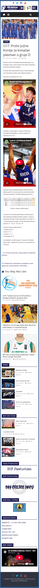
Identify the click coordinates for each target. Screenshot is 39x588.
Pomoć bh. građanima (23, 402)
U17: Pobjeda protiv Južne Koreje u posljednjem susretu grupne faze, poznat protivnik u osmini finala (17, 264)
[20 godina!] (8, 390)
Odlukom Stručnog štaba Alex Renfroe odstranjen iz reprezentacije (19, 326)
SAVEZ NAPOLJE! (21, 421)
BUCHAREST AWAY (7, 538)
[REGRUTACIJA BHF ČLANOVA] (8, 438)
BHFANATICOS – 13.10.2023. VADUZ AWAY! (14, 522)
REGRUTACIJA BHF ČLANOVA (25, 439)
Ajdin (16, 58)
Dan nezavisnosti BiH (23, 381)
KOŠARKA (6, 41)
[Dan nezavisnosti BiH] (8, 380)
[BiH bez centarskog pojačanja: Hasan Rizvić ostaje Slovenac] (19, 335)
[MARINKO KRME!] (8, 369)
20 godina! (19, 391)
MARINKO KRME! (21, 370)
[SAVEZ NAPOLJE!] (8, 420)
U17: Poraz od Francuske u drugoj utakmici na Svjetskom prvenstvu (19, 254)
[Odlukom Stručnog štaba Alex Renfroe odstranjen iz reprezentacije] (19, 305)
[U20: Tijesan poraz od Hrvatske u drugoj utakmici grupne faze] (19, 276)
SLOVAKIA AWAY (8, 432)
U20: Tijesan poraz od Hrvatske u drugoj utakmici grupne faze (17, 296)
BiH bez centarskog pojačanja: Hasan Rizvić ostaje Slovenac (18, 355)
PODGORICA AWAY (22, 450)
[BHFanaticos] (19, 7)
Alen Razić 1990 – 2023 (8, 532)
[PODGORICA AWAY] (8, 449)
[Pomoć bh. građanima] (8, 401)
